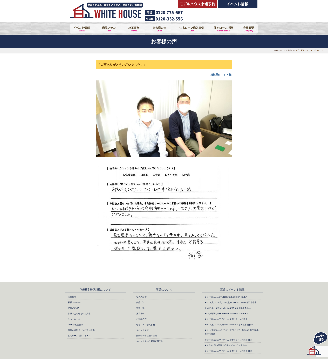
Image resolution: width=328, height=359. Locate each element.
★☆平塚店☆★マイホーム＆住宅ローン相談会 (226, 319)
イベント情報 (142, 330)
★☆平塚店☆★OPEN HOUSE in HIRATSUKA (226, 297)
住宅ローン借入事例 (145, 324)
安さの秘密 (141, 297)
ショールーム (74, 319)
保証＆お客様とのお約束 (79, 313)
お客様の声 (290, 50)
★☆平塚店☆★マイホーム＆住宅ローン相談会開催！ (229, 340)
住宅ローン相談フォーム (79, 335)
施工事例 (140, 313)
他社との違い (74, 308)
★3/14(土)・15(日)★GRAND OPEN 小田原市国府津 (229, 324)
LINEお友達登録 (75, 324)
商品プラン (141, 302)
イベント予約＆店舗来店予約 (149, 341)
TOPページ (279, 50)
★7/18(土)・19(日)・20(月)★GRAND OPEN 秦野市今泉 (231, 302)
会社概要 (72, 297)
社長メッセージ (75, 302)
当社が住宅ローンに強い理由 (81, 330)
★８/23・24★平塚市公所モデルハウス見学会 (226, 345)
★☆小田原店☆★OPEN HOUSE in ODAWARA (226, 313)
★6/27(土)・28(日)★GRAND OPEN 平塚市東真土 (228, 308)
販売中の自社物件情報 (146, 335)
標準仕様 (140, 308)
